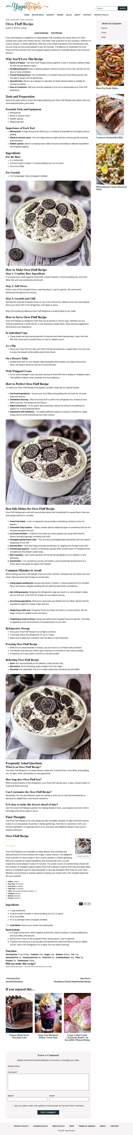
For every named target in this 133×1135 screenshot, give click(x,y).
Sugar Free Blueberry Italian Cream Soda (48, 1036)
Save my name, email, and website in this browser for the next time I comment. (49, 1106)
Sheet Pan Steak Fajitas (107, 88)
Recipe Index (15, 20)
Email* (52, 1096)
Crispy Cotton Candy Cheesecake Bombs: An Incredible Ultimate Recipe (77, 1037)
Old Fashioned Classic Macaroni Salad (111, 188)
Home (7, 20)
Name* (11, 1096)
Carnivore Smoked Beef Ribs (109, 137)
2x (85, 904)
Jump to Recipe (41, 33)
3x (89, 904)
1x (81, 904)
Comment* (12, 1072)
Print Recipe (56, 33)
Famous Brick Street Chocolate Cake (19, 1036)
